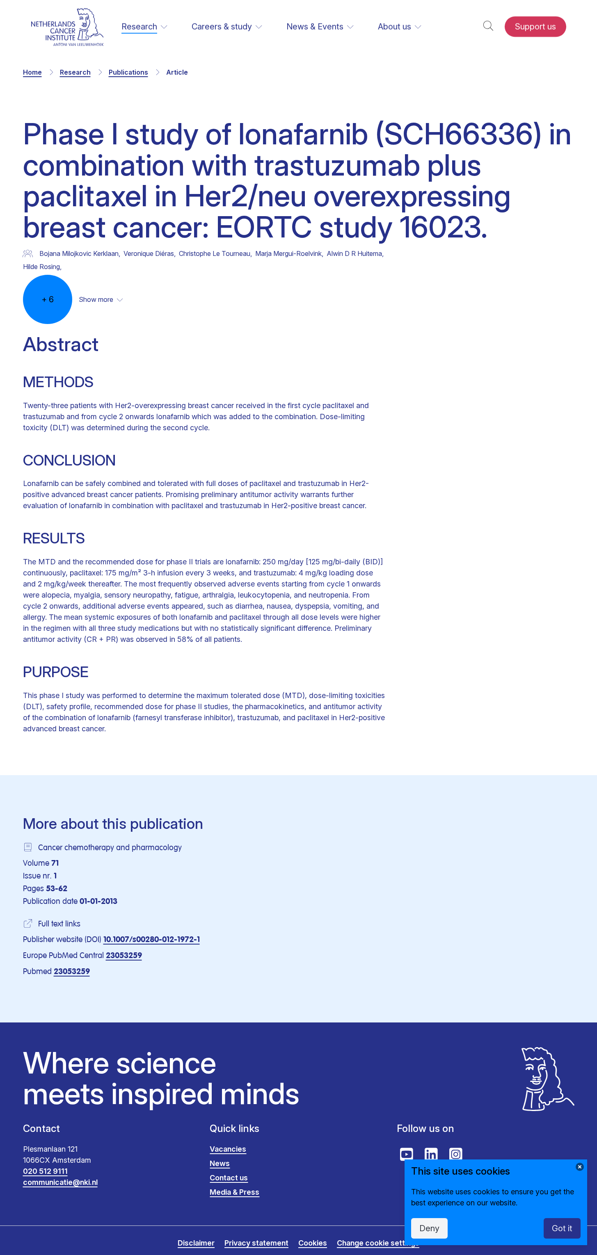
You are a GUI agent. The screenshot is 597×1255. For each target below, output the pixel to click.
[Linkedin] (431, 1154)
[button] (488, 26)
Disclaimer (196, 1243)
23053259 (124, 956)
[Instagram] (456, 1154)
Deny (429, 1228)
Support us (535, 27)
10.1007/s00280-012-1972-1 (151, 940)
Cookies (312, 1243)
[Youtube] (406, 1154)
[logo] (67, 27)
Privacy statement (256, 1243)
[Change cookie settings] (580, 1167)
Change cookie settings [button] (378, 1243)
